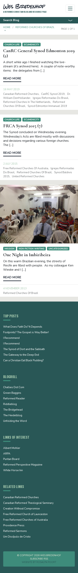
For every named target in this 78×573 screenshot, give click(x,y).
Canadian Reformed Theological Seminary (28, 503)
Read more (12, 78)
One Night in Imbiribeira (26, 255)
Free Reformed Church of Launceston (25, 514)
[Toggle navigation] (70, 8)
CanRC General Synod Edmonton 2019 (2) (39, 53)
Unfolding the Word (15, 421)
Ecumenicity (31, 44)
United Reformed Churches (28, 176)
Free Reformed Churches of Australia (25, 168)
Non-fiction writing (31, 248)
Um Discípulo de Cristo (17, 537)
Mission (9, 248)
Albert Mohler (11, 448)
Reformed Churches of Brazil (34, 172)
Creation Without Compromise (21, 508)
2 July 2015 (10, 164)
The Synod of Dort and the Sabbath (24, 349)
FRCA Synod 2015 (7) (22, 126)
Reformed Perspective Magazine (22, 465)
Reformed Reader (14, 398)
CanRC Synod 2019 (53, 94)
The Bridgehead (13, 410)
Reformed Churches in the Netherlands (26, 102)
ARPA (6, 454)
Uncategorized (58, 248)
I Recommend (11, 338)
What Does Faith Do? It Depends (22, 327)
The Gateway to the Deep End (21, 355)
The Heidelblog (12, 415)
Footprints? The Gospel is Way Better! (26, 332)
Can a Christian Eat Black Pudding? (23, 360)
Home (6, 27)
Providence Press (13, 525)
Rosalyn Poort (46, 562)
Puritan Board (11, 459)
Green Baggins (12, 393)
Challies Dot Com (13, 387)
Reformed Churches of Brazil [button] (34, 27)
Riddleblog (10, 404)
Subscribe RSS (39, 558)
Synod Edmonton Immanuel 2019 (47, 106)
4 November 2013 (15, 288)
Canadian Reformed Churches (21, 94)
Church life (12, 44)
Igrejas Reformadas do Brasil (50, 98)
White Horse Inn (13, 470)
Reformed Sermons (15, 531)
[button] (5, 30)
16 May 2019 (11, 89)
